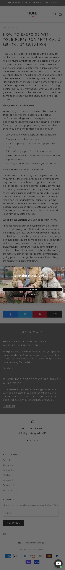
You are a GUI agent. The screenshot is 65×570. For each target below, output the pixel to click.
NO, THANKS (32, 294)
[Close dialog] (63, 268)
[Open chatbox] (58, 563)
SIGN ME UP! (33, 289)
